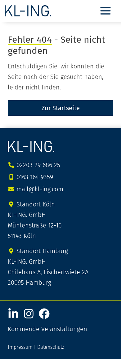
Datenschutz (50, 347)
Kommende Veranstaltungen (47, 329)
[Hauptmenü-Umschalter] (105, 11)
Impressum (20, 347)
